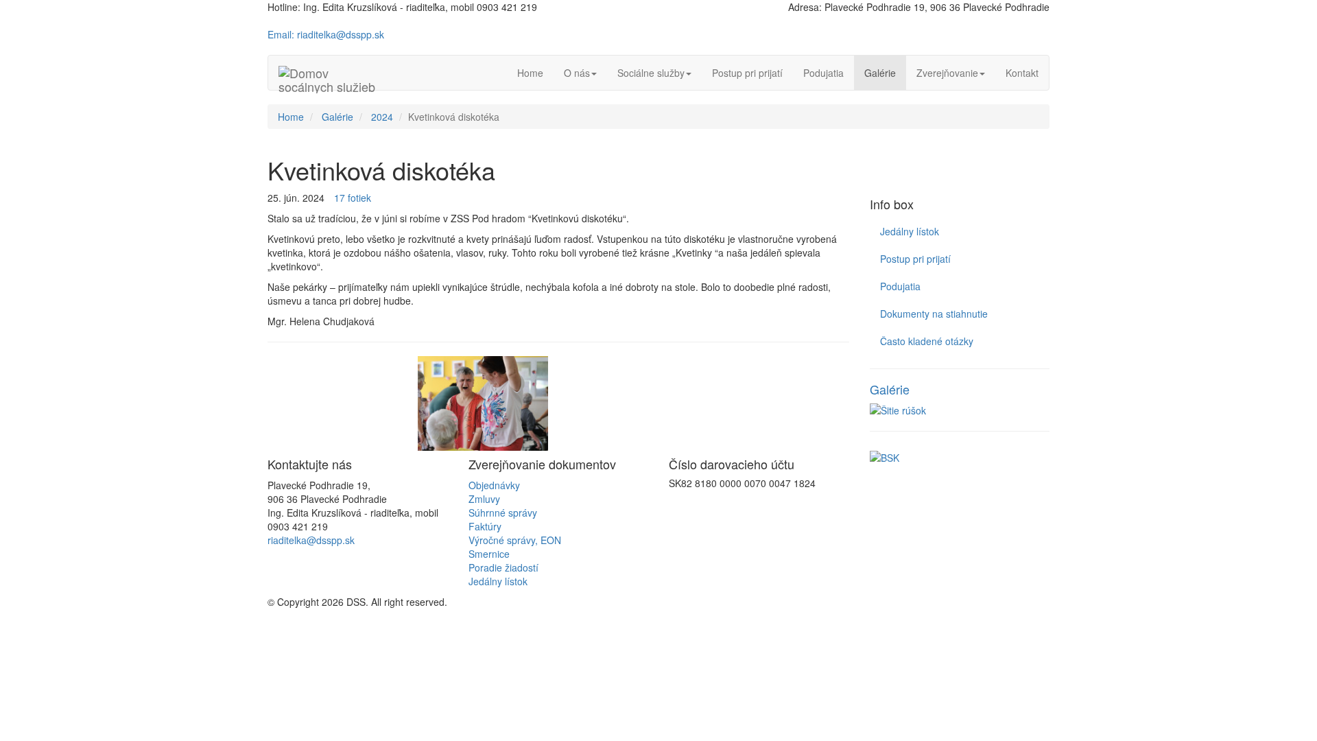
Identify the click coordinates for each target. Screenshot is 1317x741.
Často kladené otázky (926, 341)
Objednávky (494, 485)
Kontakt (1022, 73)
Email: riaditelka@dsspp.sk (326, 34)
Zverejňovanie (947, 73)
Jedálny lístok (909, 231)
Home (530, 73)
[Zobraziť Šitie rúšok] (960, 410)
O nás (577, 73)
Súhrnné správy (502, 512)
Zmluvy (484, 499)
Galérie (880, 73)
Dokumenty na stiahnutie (934, 313)
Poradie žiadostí (503, 567)
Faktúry (484, 526)
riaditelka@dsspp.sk (311, 540)
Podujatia (823, 73)
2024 (382, 117)
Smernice (489, 554)
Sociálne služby (651, 73)
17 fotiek (352, 197)
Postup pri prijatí (747, 73)
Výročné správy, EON (514, 540)
